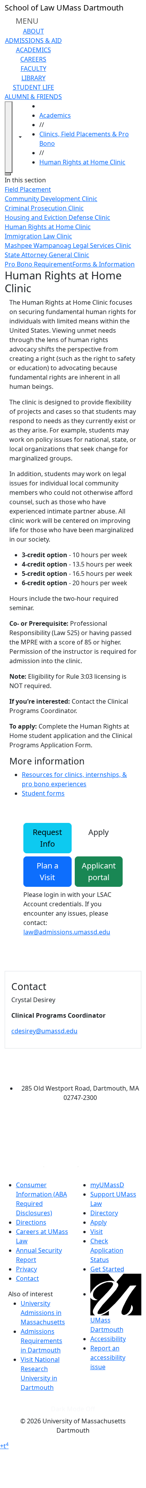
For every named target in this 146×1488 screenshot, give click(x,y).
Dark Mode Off (73, 1409)
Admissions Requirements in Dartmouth (41, 1340)
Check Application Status (106, 1250)
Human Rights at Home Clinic (82, 162)
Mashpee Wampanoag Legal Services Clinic (68, 245)
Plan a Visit (47, 871)
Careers (33, 59)
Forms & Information (103, 264)
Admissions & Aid (33, 40)
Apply (98, 832)
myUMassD (107, 1185)
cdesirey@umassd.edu (44, 1031)
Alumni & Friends (33, 96)
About (33, 31)
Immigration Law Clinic (38, 236)
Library (33, 78)
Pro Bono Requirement (38, 264)
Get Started (107, 1269)
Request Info (47, 838)
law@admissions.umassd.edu (66, 932)
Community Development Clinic (51, 198)
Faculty (33, 68)
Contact (27, 1278)
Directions (31, 1222)
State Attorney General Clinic (47, 255)
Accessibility (108, 1338)
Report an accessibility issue (107, 1357)
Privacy (26, 1269)
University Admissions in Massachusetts (43, 1312)
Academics (33, 50)
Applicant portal (99, 871)
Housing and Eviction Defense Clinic (57, 217)
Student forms (43, 793)
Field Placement (28, 189)
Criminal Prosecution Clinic (44, 208)
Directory (104, 1213)
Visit (96, 1231)
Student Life (33, 87)
